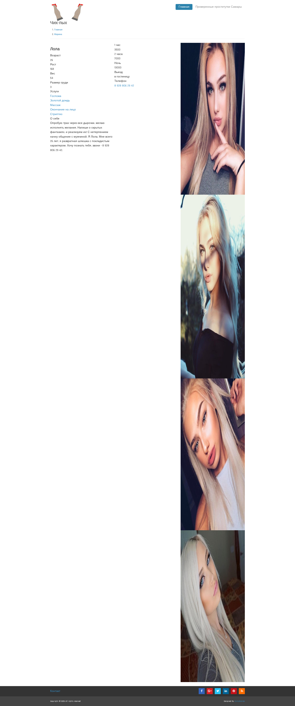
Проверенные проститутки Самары (218, 7)
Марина (58, 34)
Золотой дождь (60, 100)
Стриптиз (56, 114)
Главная (184, 7)
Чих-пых (58, 23)
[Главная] (67, 11)
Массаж (55, 105)
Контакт (55, 691)
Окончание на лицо (63, 109)
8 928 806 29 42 (124, 85)
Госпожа (55, 96)
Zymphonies (240, 701)
